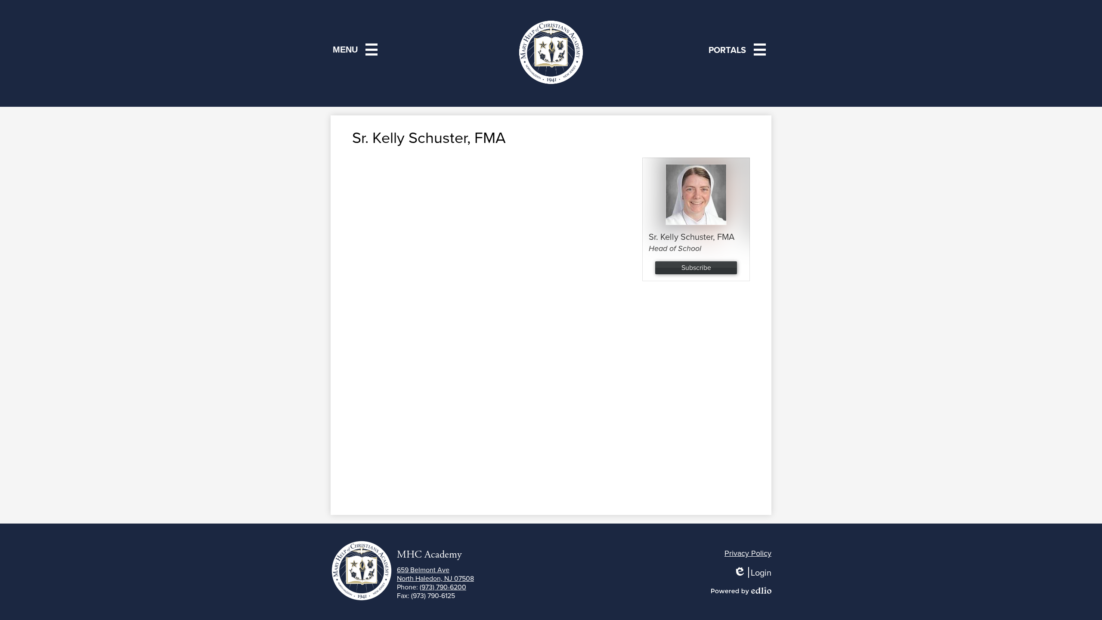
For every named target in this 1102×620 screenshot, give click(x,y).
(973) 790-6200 (443, 587)
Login (755, 572)
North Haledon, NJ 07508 (435, 574)
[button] (738, 49)
